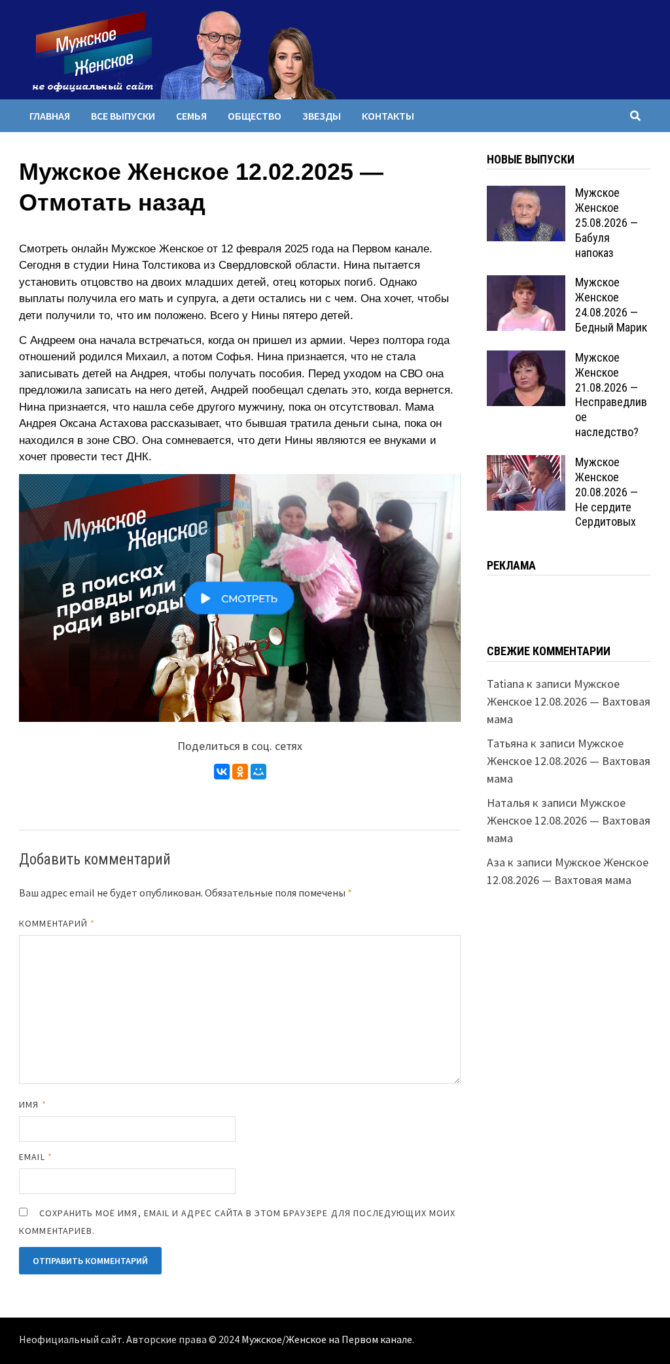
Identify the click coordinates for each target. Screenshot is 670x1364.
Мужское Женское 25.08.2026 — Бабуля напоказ (606, 222)
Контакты (388, 115)
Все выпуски (123, 115)
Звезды (321, 115)
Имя (32, 1104)
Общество (254, 115)
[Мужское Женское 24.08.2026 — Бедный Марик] (526, 284)
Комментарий (57, 923)
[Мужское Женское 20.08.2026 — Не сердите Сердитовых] (526, 463)
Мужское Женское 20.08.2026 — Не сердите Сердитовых (606, 491)
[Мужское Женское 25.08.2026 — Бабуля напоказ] (526, 194)
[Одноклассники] (240, 771)
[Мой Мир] (258, 771)
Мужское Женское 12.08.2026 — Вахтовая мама (568, 701)
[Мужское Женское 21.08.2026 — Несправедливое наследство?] (526, 359)
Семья (191, 115)
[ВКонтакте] (222, 771)
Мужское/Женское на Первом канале (326, 1339)
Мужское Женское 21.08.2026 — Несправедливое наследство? (611, 394)
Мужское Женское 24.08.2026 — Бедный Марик (611, 304)
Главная (49, 115)
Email (35, 1157)
